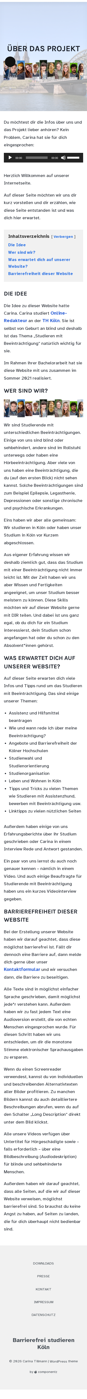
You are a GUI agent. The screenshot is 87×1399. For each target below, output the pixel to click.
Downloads (43, 1263)
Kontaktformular (22, 969)
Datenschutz (44, 1315)
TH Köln (51, 320)
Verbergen (63, 237)
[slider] (74, 157)
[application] (43, 161)
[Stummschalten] (63, 157)
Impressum (43, 1302)
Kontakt (43, 1289)
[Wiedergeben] (10, 157)
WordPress (58, 1362)
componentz (47, 1372)
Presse (43, 1276)
